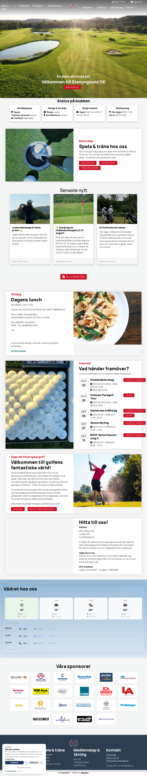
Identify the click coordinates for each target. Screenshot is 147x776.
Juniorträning (80, 765)
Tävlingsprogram (81, 762)
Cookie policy (9, 759)
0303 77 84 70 (112, 757)
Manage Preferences (24, 768)
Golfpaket (24, 5)
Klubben (86, 7)
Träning (101, 7)
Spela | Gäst (5, 7)
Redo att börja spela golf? (42, 509)
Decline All (34, 763)
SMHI (15, 649)
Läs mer (129, 395)
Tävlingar (37, 5)
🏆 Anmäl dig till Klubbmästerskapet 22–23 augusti (69, 230)
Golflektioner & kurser (51, 763)
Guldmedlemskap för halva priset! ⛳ (26, 229)
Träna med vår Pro (89, 168)
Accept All (14, 763)
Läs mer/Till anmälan (134, 380)
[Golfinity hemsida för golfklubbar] (64, 772)
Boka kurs (18, 509)
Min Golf (77, 759)
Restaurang (117, 7)
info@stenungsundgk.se (117, 760)
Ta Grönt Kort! (108, 163)
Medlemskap (55, 5)
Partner (130, 7)
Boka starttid (72, 87)
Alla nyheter (75, 277)
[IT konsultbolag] (85, 772)
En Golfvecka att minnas (112, 227)
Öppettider (111, 754)
